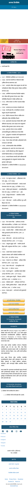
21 (25, 415)
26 (17, 418)
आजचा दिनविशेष (14, 2)
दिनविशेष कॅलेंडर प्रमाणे (14, 472)
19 (17, 415)
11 (14, 412)
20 (21, 415)
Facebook (3, 433)
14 (25, 412)
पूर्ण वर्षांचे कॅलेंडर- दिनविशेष (13, 300)
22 (2, 418)
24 (10, 418)
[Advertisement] (14, 24)
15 (2, 415)
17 (10, 415)
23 (6, 418)
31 (10, 421)
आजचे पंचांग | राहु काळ (14, 464)
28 (25, 418)
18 (14, 415)
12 (17, 412)
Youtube (3, 445)
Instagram (3, 439)
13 (21, 412)
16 (6, 415)
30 (6, 421)
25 (14, 418)
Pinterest (3, 436)
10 (10, 412)
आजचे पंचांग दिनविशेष (13, 304)
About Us (17, 481)
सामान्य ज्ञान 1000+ (14, 313)
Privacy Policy (12, 479)
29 (2, 421)
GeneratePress (14, 485)
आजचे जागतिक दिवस (14, 309)
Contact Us (11, 481)
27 (21, 418)
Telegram (3, 442)
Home (6, 479)
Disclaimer (20, 479)
